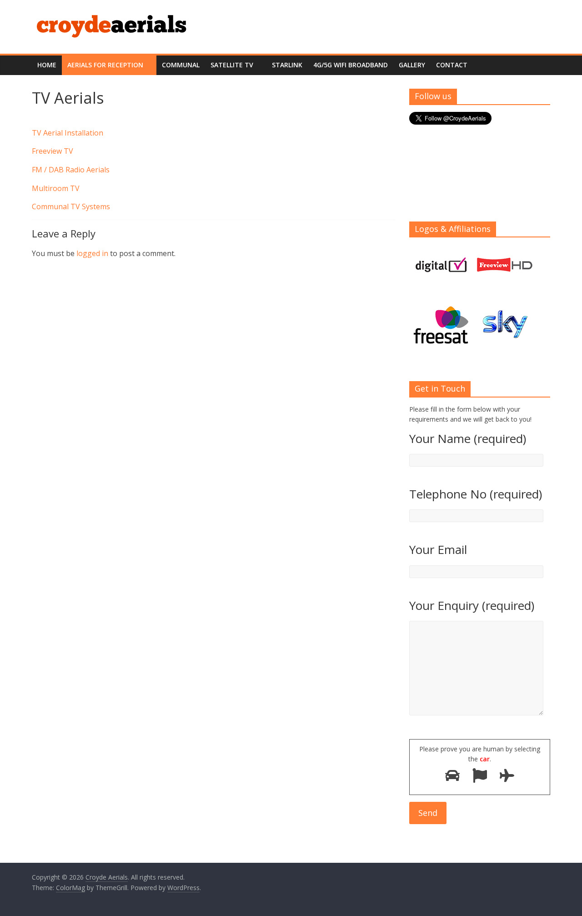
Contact (451, 64)
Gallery (412, 64)
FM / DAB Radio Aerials (71, 170)
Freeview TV (52, 151)
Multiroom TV (56, 188)
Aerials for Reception (105, 64)
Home (46, 64)
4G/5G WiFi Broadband (350, 64)
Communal (181, 64)
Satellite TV (232, 64)
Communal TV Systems (71, 206)
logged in (92, 253)
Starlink (287, 64)
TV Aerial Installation (67, 133)
